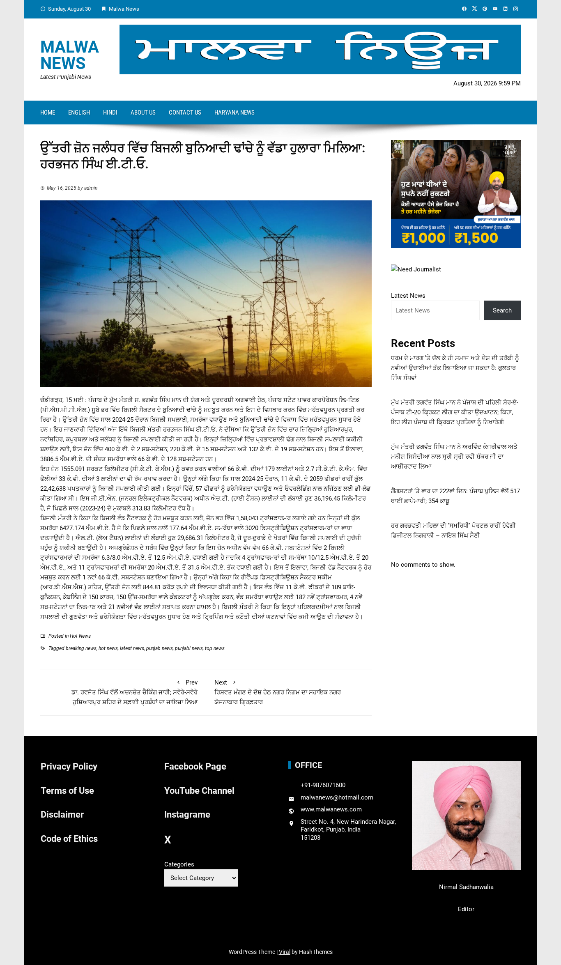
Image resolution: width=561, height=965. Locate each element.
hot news (108, 648)
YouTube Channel (199, 791)
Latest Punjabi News (65, 77)
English (79, 112)
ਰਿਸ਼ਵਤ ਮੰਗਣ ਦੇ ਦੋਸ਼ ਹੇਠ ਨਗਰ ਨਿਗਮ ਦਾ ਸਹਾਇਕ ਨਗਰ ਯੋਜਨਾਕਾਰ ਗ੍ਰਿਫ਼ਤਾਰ (277, 692)
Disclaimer (62, 814)
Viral (284, 952)
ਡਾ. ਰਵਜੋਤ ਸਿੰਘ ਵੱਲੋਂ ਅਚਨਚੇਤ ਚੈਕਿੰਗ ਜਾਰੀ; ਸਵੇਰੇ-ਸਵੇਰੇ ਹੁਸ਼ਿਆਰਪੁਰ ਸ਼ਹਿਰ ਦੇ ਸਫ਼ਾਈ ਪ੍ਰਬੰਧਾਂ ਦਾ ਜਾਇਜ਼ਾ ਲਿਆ (134, 692)
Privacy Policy (69, 766)
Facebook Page (195, 766)
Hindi (110, 112)
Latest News (408, 295)
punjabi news (189, 648)
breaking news (81, 648)
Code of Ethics (69, 839)
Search (502, 310)
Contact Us (185, 112)
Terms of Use (67, 791)
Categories (179, 864)
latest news (132, 648)
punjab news (159, 648)
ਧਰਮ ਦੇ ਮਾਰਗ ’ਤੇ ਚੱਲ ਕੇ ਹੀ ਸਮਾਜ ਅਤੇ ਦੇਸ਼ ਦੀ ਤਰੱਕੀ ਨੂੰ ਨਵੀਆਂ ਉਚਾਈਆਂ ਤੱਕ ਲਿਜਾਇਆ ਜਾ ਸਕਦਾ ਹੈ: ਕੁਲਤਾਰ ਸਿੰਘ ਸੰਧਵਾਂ (455, 367)
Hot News (80, 636)
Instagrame (187, 814)
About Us (143, 112)
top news (215, 648)
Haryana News (234, 112)
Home (47, 112)
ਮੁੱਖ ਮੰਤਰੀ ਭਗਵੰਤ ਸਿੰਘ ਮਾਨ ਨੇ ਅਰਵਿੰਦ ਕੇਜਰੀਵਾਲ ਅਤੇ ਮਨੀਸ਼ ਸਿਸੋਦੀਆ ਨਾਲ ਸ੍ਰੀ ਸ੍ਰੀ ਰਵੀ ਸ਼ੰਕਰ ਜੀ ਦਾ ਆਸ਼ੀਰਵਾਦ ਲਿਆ (454, 456)
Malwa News (69, 55)
